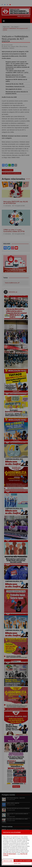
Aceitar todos (17, 863)
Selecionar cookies (8, 860)
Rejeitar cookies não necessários (23, 860)
